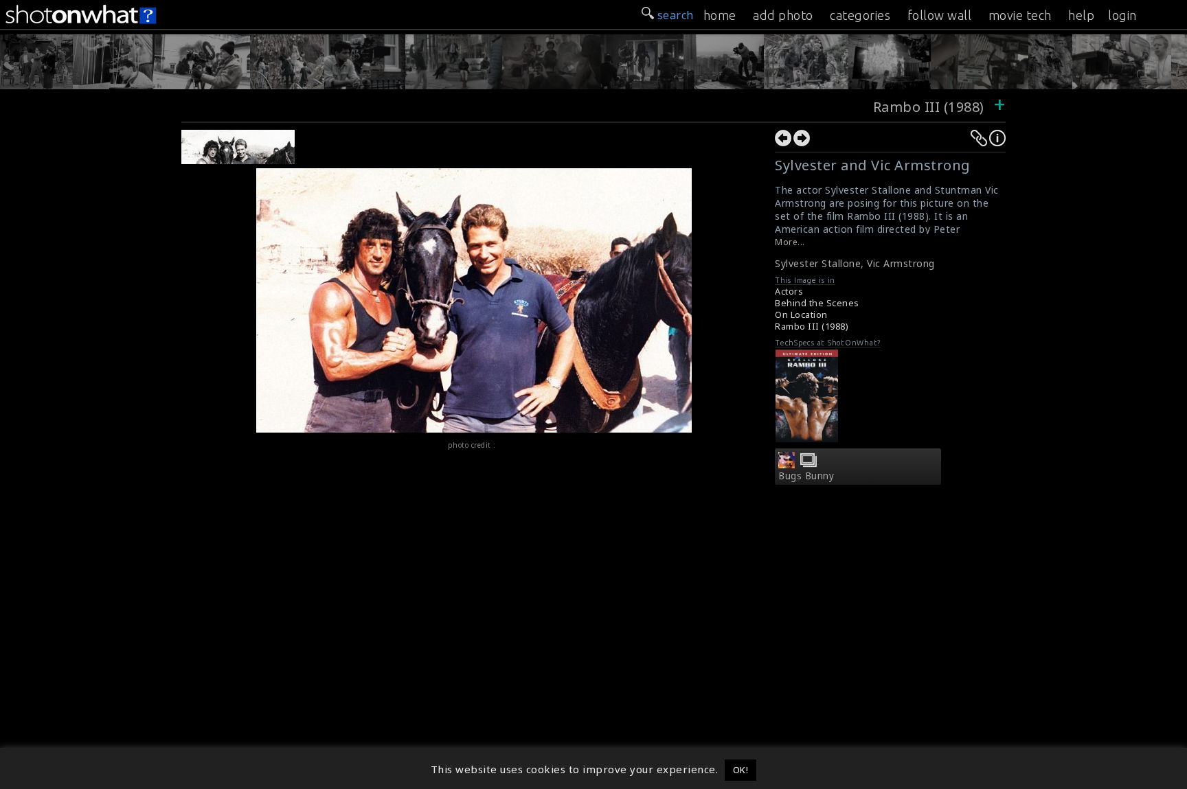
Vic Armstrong (901, 263)
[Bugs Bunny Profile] (786, 464)
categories (860, 15)
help (1081, 15)
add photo (783, 15)
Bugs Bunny (806, 476)
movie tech (1020, 15)
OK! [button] (741, 770)
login (1122, 15)
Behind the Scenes (817, 303)
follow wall (939, 15)
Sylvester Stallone (818, 263)
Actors (789, 291)
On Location (801, 315)
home (719, 15)
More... (790, 242)
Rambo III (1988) (928, 107)
